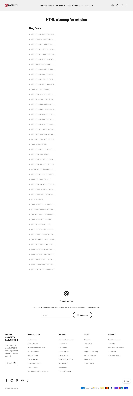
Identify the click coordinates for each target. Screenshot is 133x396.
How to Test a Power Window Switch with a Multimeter (51, 84)
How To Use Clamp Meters (40, 224)
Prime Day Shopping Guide (40, 179)
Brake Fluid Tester (34, 363)
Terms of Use (89, 359)
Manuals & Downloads (116, 348)
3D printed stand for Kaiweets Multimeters (46, 229)
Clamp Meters (33, 344)
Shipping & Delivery (91, 351)
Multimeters (32, 340)
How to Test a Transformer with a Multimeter (47, 114)
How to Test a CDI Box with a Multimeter (45, 44)
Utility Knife (63, 367)
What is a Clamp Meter (39, 144)
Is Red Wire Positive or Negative (43, 139)
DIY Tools (59, 5)
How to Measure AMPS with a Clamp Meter (46, 129)
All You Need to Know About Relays (44, 169)
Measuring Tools (46, 5)
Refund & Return (90, 355)
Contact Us (88, 344)
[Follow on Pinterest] (17, 380)
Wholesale (112, 351)
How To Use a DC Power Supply (42, 99)
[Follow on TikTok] (27, 380)
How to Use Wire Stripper (40, 154)
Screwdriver (63, 363)
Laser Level (63, 344)
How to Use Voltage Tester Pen (42, 164)
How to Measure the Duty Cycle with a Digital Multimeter (51, 49)
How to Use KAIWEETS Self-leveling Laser (46, 184)
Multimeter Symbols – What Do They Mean (46, 209)
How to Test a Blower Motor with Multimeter (47, 79)
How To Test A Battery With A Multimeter (46, 259)
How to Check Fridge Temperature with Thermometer (50, 159)
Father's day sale (37, 199)
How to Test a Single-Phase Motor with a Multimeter (50, 74)
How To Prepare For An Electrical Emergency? (47, 244)
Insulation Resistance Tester (38, 371)
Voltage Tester (33, 355)
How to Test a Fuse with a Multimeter (44, 34)
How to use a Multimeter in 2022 (43, 269)
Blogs (86, 348)
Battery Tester (33, 367)
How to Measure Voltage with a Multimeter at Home (49, 174)
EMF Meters (63, 348)
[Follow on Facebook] (6, 380)
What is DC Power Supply (40, 89)
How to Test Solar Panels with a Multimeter (46, 69)
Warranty (111, 344)
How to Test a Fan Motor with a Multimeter (46, 124)
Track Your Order (114, 340)
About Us (87, 340)
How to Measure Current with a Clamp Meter (47, 54)
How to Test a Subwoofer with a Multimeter (46, 119)
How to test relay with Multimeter (43, 234)
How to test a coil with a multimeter (44, 39)
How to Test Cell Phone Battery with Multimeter (48, 104)
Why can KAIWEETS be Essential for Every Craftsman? (51, 239)
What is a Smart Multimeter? (41, 219)
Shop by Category (74, 5)
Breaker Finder (33, 351)
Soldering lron (64, 351)
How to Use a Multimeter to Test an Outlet (46, 94)
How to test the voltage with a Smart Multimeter (48, 189)
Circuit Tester (33, 359)
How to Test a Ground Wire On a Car (44, 149)
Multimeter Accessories (36, 348)
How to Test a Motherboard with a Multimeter (47, 59)
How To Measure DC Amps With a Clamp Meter (47, 134)
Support (88, 5)
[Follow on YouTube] (22, 380)
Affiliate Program (114, 355)
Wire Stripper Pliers (66, 359)
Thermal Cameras (65, 371)
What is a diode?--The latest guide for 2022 (47, 204)
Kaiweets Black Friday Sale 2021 (42, 254)
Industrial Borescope (66, 340)
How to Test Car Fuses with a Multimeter (46, 109)
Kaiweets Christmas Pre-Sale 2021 (43, 249)
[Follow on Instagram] (11, 380)
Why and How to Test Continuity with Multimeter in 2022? (52, 214)
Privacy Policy (89, 363)
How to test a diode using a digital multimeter (47, 194)
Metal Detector (64, 355)
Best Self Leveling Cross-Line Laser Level (46, 264)
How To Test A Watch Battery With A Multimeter (48, 64)
